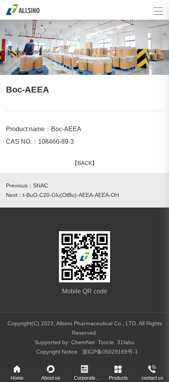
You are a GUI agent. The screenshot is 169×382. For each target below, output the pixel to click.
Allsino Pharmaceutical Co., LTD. (97, 323)
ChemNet (83, 342)
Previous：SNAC (27, 185)
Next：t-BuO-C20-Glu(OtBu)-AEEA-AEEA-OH (62, 195)
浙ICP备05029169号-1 (110, 352)
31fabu (125, 342)
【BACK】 (84, 163)
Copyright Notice (56, 352)
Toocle (106, 342)
